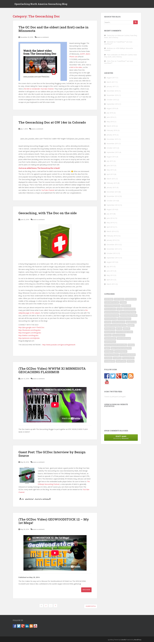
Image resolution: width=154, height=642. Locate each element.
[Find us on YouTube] (107, 382)
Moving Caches (110, 329)
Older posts (90, 606)
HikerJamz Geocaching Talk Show (115, 325)
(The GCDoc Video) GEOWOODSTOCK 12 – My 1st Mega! (53, 521)
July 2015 (110, 161)
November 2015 (112, 143)
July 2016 (110, 113)
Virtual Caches (120, 361)
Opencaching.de (110, 338)
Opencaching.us (110, 342)
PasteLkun (111, 35)
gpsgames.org (131, 322)
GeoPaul (107, 322)
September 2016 (113, 104)
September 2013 (113, 258)
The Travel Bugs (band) (127, 355)
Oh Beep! (108, 335)
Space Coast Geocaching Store (121, 348)
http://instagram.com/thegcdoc (29, 333)
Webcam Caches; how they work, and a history (120, 36)
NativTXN (126, 329)
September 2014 (113, 205)
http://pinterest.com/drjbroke (29, 338)
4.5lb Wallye (109, 299)
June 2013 (110, 271)
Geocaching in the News (127, 312)
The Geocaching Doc (111, 355)
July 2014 (110, 214)
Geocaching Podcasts (112, 315)
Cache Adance (119, 299)
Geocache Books (129, 309)
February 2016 (112, 130)
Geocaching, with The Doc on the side (47, 213)
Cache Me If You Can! (111, 302)
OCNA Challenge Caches (124, 332)
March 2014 (111, 231)
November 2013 (112, 249)
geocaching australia (111, 312)
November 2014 (112, 196)
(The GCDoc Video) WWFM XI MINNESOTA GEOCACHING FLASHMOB (52, 370)
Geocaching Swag (110, 319)
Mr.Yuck (119, 329)
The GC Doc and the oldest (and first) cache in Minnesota (53, 29)
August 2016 (111, 108)
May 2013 (110, 275)
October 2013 (112, 253)
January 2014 (111, 240)
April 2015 (110, 174)
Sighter (107, 348)
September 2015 (113, 152)
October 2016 (112, 100)
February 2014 (112, 236)
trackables (108, 358)
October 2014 (112, 201)
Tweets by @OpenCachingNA (115, 396)
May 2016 (110, 121)
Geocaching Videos (124, 319)
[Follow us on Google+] (119, 376)
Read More (86, 590)
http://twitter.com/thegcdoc (28, 335)
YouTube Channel (47, 190)
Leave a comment (43, 37)
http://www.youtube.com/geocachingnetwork (58, 345)
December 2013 (112, 244)
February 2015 (112, 183)
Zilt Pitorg (131, 361)
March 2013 (111, 284)
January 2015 (111, 187)
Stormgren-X (109, 351)
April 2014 (110, 227)
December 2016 (112, 91)
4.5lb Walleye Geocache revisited (118, 49)
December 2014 (112, 192)
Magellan (131, 325)
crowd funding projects (112, 306)
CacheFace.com (131, 299)
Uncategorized (109, 361)
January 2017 (111, 86)
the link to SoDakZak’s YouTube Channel (39, 89)
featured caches (110, 309)
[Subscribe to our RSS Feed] (130, 376)
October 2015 (112, 148)
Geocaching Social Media (129, 315)
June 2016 (110, 117)
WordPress (137, 640)
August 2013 (111, 262)
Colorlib (123, 640)
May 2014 (110, 223)
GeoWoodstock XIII (118, 322)
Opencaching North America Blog (115, 345)
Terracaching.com (120, 351)
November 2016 (112, 95)
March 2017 (111, 82)
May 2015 (110, 170)
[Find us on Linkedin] (125, 376)
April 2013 (110, 280)
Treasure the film (128, 358)
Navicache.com (110, 332)
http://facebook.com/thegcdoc (29, 330)
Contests (123, 302)
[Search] (135, 22)
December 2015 (112, 139)
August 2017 (111, 78)
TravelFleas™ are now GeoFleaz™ (118, 43)
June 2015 (110, 165)
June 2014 (110, 218)
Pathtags (131, 345)
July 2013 (110, 266)
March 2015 (111, 179)
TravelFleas (117, 358)
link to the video (76, 67)
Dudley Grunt (126, 306)
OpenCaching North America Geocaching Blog (40, 3)
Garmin (119, 309)
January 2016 (111, 135)
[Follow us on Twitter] (113, 376)
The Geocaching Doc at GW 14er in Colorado (52, 122)
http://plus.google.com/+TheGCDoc (31, 327)
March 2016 (111, 126)
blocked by (121, 437)
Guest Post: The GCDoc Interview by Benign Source (52, 454)
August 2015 (111, 157)
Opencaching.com (119, 335)
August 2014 (111, 209)
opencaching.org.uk (123, 338)
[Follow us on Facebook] (107, 376)
